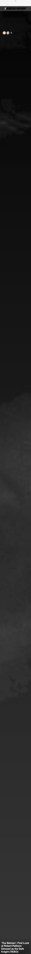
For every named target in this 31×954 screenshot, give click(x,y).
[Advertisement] (15, 4)
